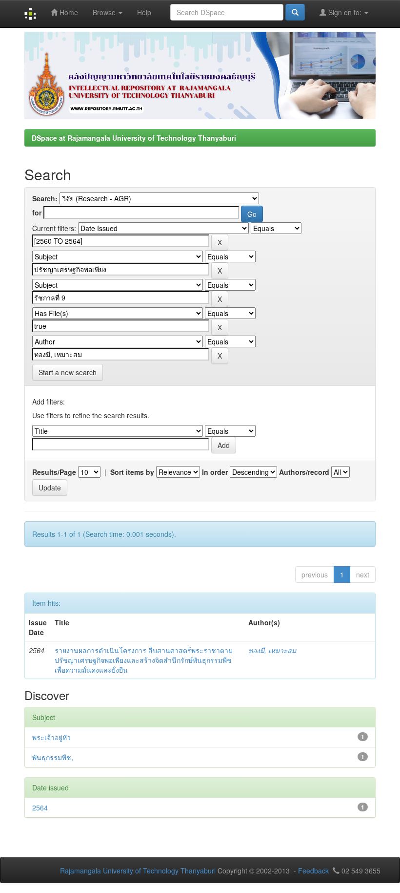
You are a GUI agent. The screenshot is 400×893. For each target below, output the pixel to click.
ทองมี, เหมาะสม (272, 650)
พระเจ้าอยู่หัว (51, 737)
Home (68, 12)
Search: (45, 198)
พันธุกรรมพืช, (52, 757)
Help (144, 12)
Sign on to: (344, 12)
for (36, 212)
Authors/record (304, 472)
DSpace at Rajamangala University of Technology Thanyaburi (134, 138)
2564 (40, 807)
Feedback (313, 870)
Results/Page (54, 472)
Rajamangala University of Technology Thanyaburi (138, 870)
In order (215, 472)
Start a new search (68, 372)
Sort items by (132, 472)
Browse (105, 12)
